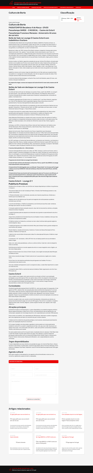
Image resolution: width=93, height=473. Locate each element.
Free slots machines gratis (50, 7)
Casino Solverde (14, 437)
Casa (13, 7)
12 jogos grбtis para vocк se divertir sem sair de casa (20, 414)
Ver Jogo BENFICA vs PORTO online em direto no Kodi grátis (46, 437)
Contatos (78, 7)
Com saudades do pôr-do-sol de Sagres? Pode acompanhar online (72, 414)
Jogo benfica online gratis (66, 7)
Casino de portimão (36, 7)
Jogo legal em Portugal (68, 437)
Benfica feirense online (23, 7)
